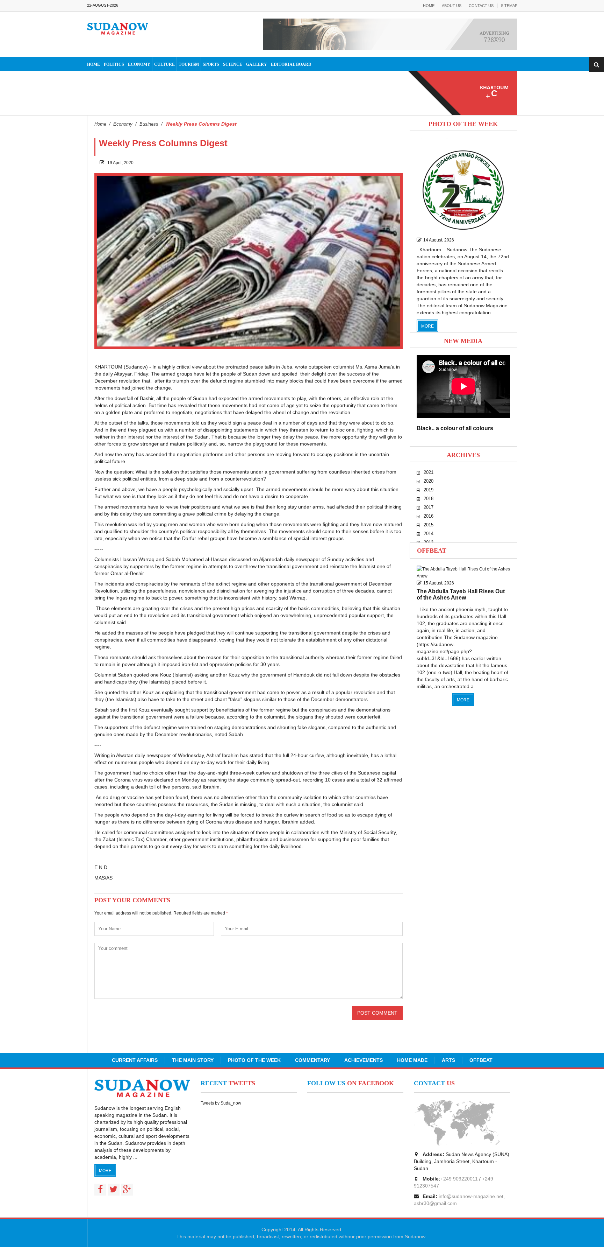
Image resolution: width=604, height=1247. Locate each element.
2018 (428, 498)
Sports (211, 64)
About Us (451, 5)
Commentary (312, 1060)
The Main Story (193, 1060)
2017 (428, 507)
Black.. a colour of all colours (455, 428)
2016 (428, 516)
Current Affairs (135, 1060)
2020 (428, 481)
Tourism (189, 64)
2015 (428, 524)
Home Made (412, 1060)
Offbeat (431, 550)
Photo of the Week (254, 1060)
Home (428, 5)
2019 (428, 489)
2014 (428, 533)
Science (232, 64)
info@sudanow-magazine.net (471, 1196)
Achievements (363, 1060)
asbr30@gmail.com (435, 1203)
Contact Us (481, 5)
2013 (428, 542)
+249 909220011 (459, 1179)
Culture (164, 64)
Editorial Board (291, 64)
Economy (139, 64)
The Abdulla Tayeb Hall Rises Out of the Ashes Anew (461, 594)
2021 (428, 472)
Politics (114, 64)
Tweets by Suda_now (221, 1103)
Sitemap (509, 5)
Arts (448, 1060)
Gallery (256, 64)
